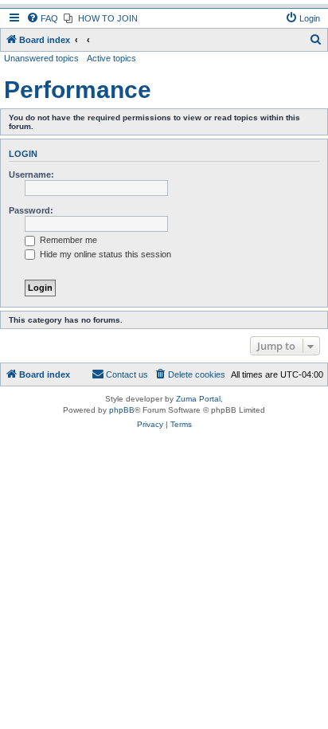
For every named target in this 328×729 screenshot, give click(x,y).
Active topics (111, 58)
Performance (77, 89)
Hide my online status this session (104, 254)
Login (23, 154)
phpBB (122, 410)
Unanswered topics (41, 58)
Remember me (67, 240)
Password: (31, 210)
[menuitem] (42, 18)
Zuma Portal (198, 398)
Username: (31, 174)
